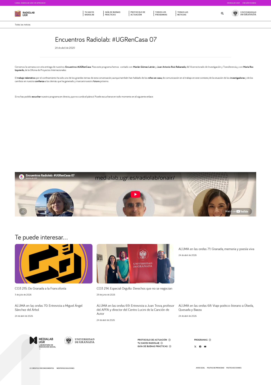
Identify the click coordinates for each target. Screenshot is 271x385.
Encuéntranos (249, 3)
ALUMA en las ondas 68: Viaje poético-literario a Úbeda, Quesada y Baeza (216, 307)
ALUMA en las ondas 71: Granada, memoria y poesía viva (216, 249)
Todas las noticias (22, 24)
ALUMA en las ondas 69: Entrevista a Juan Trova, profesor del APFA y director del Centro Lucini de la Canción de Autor (135, 309)
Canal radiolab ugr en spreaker (30, 3)
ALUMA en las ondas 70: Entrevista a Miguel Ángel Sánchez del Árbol (48, 307)
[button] (222, 13)
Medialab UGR (233, 3)
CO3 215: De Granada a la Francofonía (40, 288)
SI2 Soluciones (68, 368)
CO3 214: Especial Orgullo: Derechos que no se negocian (134, 288)
